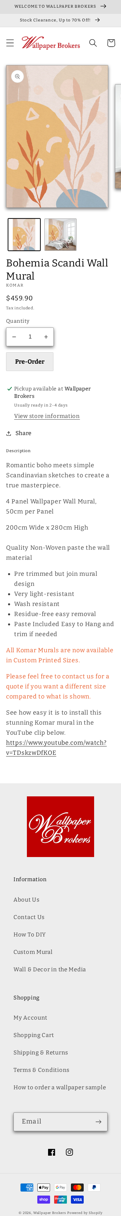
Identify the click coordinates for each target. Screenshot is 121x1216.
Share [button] (23, 433)
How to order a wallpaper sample (59, 1087)
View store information (47, 416)
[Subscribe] (98, 1121)
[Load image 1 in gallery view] (24, 235)
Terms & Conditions (41, 1070)
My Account (30, 1017)
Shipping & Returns (40, 1052)
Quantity (18, 321)
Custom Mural (33, 952)
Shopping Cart (33, 1035)
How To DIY (29, 934)
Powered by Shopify (85, 1213)
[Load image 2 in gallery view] (60, 235)
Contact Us (29, 917)
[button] (10, 43)
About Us (26, 899)
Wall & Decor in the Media (49, 969)
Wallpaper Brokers (49, 1213)
